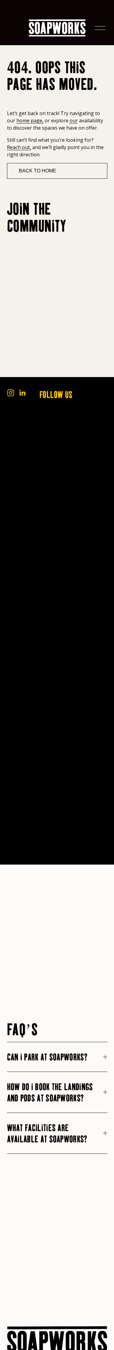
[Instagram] (10, 392)
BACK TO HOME (37, 170)
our (74, 120)
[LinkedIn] (22, 392)
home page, (29, 120)
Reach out (18, 147)
